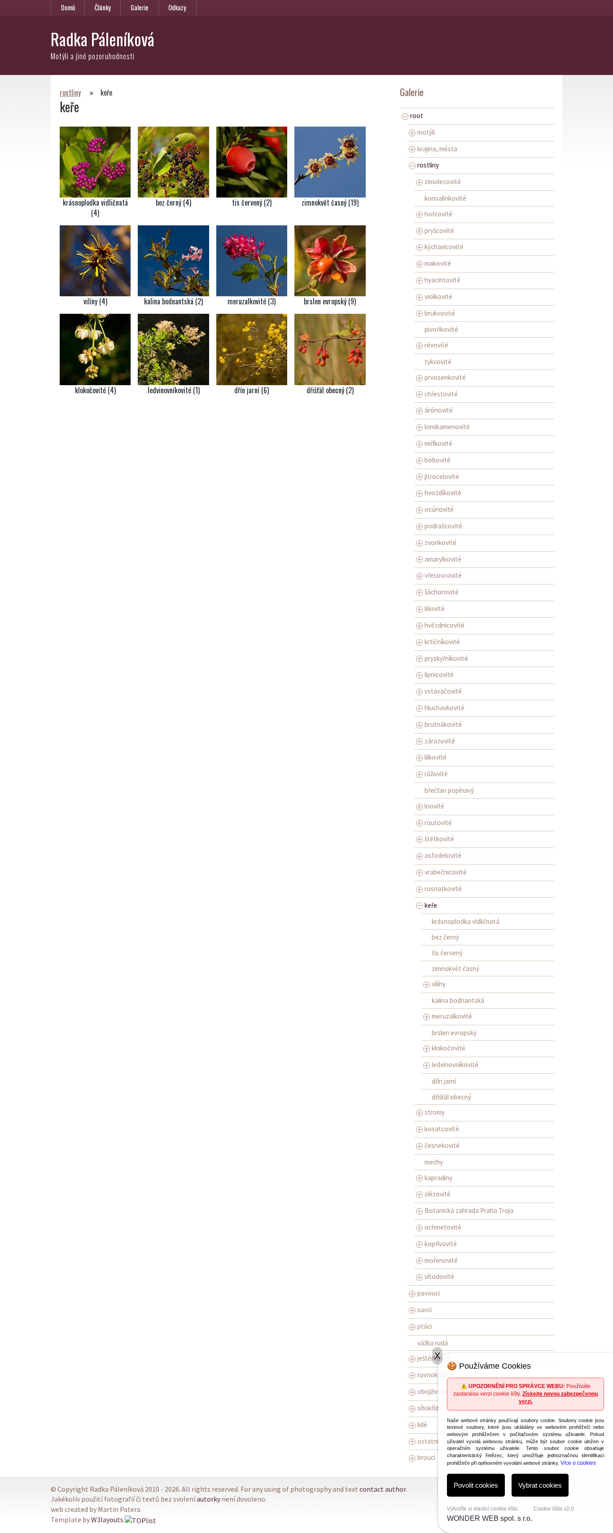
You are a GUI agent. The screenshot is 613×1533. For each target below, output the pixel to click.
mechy (434, 1162)
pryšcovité (439, 230)
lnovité (434, 806)
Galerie (140, 7)
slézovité (438, 1194)
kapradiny (438, 1177)
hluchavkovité (444, 707)
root (416, 115)
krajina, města (437, 149)
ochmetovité (443, 1227)
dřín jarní (444, 1081)
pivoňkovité (441, 329)
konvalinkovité (445, 198)
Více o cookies (578, 1463)
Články (103, 7)
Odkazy (177, 7)
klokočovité (448, 1048)
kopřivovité (441, 1243)
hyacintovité (442, 280)
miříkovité (438, 443)
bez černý (445, 937)
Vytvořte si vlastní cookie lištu (482, 1509)
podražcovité (443, 526)
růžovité (436, 773)
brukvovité (440, 313)
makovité (438, 263)
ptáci (424, 1326)
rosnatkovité (443, 888)
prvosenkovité (445, 377)
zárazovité (440, 741)
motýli (426, 132)
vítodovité (439, 1276)
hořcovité (438, 214)
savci (424, 1309)
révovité (436, 345)
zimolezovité (443, 181)
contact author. (383, 1489)
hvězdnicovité (444, 625)
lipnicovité (439, 674)
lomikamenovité (447, 426)
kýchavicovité (444, 246)
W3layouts (107, 1519)
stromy (435, 1112)
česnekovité (442, 1145)
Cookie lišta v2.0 (554, 1509)
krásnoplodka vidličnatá (465, 921)
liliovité (435, 608)
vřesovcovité (443, 575)
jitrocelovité (442, 476)
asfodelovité (443, 855)
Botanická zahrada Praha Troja (469, 1210)
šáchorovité (442, 592)
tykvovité (438, 361)
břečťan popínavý (449, 790)
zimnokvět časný (455, 968)
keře (431, 905)
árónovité (439, 410)
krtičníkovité (442, 641)
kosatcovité (442, 1128)
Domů (68, 7)
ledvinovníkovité (455, 1064)
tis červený (447, 953)
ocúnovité (439, 509)
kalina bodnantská (458, 1000)
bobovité (438, 460)
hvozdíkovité (443, 492)
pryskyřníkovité (446, 658)
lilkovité (436, 757)
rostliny (70, 92)
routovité (438, 822)
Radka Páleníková (102, 38)
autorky (208, 1498)
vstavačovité (443, 691)
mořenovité (441, 1260)
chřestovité (441, 394)
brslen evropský (454, 1032)
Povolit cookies (476, 1485)
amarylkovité (443, 559)
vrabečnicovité (446, 872)
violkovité (438, 296)
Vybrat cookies (540, 1485)
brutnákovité (443, 724)
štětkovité (439, 839)
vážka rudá (432, 1343)
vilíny (439, 984)
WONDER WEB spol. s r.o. (489, 1518)
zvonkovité (440, 542)
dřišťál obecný (451, 1097)
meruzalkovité (452, 1016)
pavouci (428, 1293)
